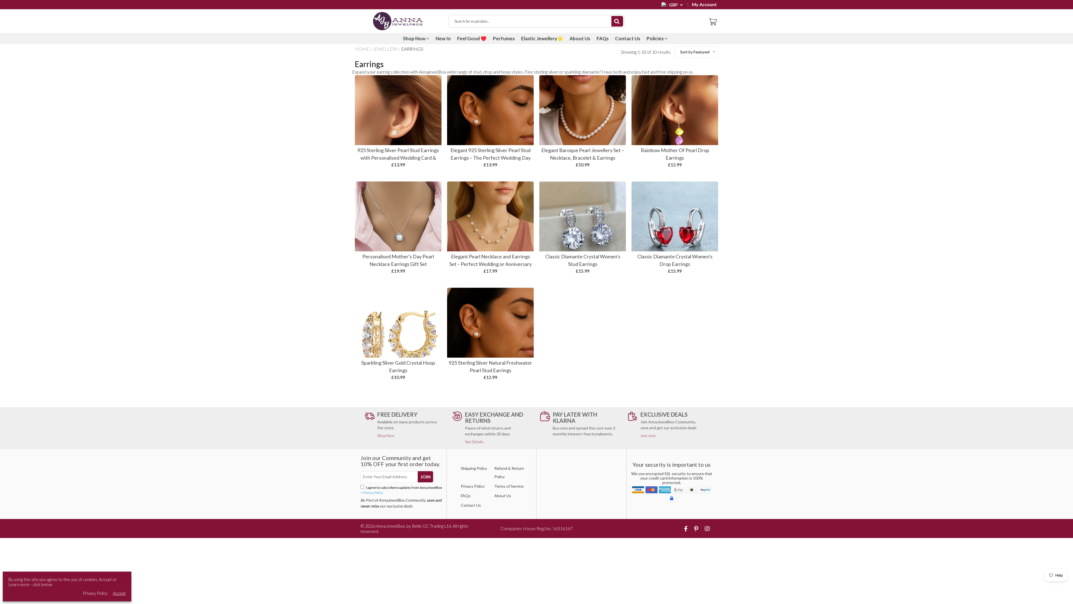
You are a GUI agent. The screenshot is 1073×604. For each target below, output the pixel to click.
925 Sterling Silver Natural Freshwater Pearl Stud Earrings (490, 366)
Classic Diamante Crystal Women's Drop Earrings (675, 260)
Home (362, 48)
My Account (704, 4)
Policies (655, 38)
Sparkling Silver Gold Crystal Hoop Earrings (398, 366)
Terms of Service (509, 486)
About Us (579, 38)
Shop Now (414, 38)
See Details (474, 441)
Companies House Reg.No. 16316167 (536, 528)
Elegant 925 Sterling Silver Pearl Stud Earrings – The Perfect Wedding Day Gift (490, 154)
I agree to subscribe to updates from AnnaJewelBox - (401, 490)
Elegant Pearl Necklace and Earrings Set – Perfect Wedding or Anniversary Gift (490, 260)
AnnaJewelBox (390, 525)
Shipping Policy (474, 468)
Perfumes (504, 38)
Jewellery (385, 48)
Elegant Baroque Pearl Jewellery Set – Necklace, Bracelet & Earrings (582, 154)
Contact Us (627, 38)
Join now (648, 435)
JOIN (425, 476)
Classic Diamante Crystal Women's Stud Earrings (582, 260)
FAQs (603, 38)
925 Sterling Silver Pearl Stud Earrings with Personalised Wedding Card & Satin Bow (398, 154)
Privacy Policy (372, 492)
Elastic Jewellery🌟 (542, 38)
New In (443, 38)
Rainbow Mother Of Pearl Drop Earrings (675, 154)
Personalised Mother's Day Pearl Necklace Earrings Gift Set (398, 260)
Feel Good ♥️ (471, 38)
